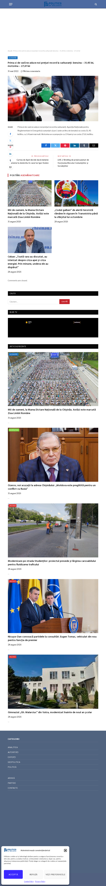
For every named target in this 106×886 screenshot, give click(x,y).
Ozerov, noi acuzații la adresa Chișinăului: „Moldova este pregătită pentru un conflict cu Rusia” (52, 487)
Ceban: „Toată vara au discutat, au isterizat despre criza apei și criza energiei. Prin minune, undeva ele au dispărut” (28, 262)
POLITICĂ (12, 505)
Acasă (10, 51)
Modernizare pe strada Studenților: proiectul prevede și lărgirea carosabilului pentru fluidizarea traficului (52, 562)
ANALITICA (13, 747)
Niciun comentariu (31, 71)
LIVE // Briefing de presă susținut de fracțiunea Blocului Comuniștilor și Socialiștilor (73, 163)
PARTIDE (12, 783)
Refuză (33, 874)
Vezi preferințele (55, 874)
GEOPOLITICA (14, 430)
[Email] (10, 167)
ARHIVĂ (11, 778)
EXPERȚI (12, 757)
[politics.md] (53, 4)
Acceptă (13, 874)
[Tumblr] (10, 160)
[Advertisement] (53, 29)
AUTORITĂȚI (13, 58)
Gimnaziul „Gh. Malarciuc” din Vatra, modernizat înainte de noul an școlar (50, 712)
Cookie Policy (29, 881)
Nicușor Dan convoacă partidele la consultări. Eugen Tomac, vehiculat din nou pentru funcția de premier (52, 638)
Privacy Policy (40, 881)
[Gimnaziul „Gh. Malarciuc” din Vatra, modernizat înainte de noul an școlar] (53, 682)
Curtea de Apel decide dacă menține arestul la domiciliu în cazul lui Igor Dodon (29, 161)
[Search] (95, 4)
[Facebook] (10, 134)
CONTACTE (13, 788)
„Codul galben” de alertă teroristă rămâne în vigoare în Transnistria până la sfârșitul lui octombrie (76, 214)
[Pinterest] (10, 147)
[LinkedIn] (10, 153)
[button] (65, 850)
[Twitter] (10, 140)
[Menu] (10, 4)
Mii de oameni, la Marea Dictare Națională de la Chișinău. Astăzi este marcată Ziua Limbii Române (28, 214)
